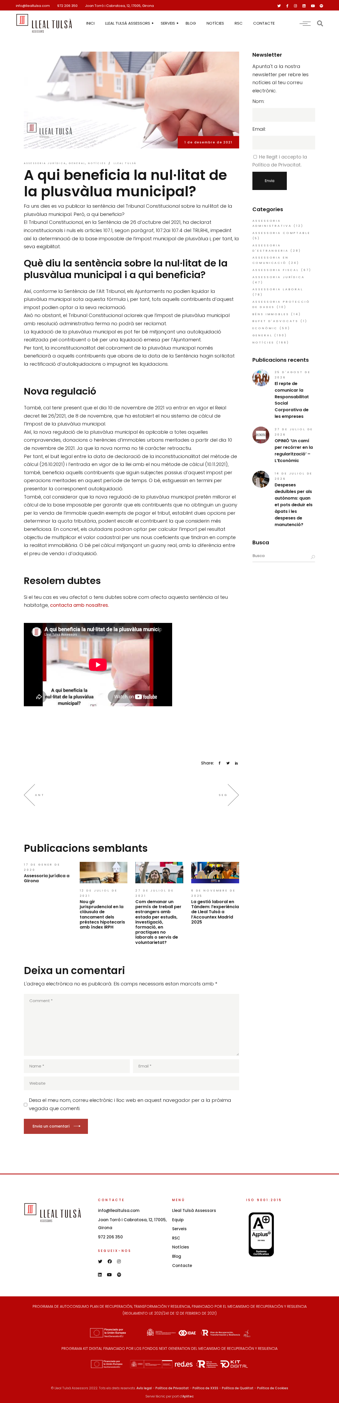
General (77, 163)
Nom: (258, 101)
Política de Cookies (272, 1388)
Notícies (97, 163)
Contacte (182, 1265)
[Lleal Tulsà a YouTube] (313, 6)
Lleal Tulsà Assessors (194, 1210)
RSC (176, 1238)
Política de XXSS (205, 1388)
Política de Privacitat (172, 1388)
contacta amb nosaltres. (79, 605)
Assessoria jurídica (45, 163)
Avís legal (144, 1388)
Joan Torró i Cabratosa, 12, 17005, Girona (119, 5)
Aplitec (188, 1396)
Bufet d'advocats (275, 321)
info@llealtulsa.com (33, 5)
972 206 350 (67, 5)
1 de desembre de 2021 (208, 142)
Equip (178, 1220)
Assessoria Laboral (277, 289)
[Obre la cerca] (320, 23)
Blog (176, 1256)
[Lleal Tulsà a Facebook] (287, 6)
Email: (259, 129)
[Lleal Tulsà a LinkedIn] (303, 6)
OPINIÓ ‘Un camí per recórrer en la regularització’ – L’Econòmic (294, 451)
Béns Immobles (270, 314)
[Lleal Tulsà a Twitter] (279, 6)
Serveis (179, 1229)
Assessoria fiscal (275, 270)
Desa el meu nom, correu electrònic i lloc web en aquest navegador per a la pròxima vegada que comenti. (130, 1104)
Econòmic (265, 328)
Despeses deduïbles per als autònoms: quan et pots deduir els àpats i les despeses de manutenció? (294, 505)
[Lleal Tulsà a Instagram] (295, 6)
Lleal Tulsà (125, 163)
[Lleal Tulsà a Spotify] (321, 6)
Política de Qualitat (237, 1388)
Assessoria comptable (281, 233)
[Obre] (305, 23)
